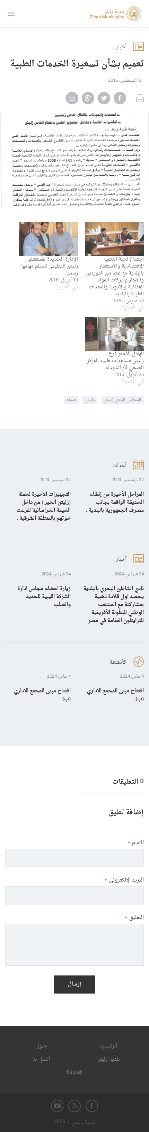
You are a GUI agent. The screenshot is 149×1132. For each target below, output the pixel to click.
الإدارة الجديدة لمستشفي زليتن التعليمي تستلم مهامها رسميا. (49, 266)
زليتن (90, 400)
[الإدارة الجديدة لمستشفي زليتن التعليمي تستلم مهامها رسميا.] (48, 239)
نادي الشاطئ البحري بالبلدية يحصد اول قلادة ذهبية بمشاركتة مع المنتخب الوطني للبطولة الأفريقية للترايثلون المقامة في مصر (114, 605)
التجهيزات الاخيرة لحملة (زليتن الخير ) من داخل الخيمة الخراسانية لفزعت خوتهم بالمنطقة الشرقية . (44, 506)
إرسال (74, 984)
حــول (41, 1046)
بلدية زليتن (108, 1059)
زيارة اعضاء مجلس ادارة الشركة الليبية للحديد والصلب (44, 597)
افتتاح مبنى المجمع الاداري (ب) (115, 695)
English (75, 1073)
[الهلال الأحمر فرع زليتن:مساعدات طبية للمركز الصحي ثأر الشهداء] (114, 334)
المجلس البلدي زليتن (122, 400)
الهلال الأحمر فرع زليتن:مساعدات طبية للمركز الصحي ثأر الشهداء (115, 361)
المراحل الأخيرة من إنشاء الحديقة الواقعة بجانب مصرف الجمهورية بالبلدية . (115, 502)
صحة (71, 400)
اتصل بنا (41, 1059)
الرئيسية (108, 1046)
